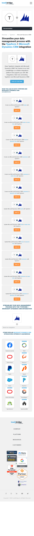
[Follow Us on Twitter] (27, 494)
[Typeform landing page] (9, 17)
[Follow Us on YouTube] (22, 494)
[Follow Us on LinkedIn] (16, 494)
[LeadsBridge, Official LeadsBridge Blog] (8, 3)
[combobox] (17, 327)
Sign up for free (17, 81)
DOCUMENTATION (6, 92)
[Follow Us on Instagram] (11, 494)
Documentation (7, 28)
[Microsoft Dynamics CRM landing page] (24, 17)
